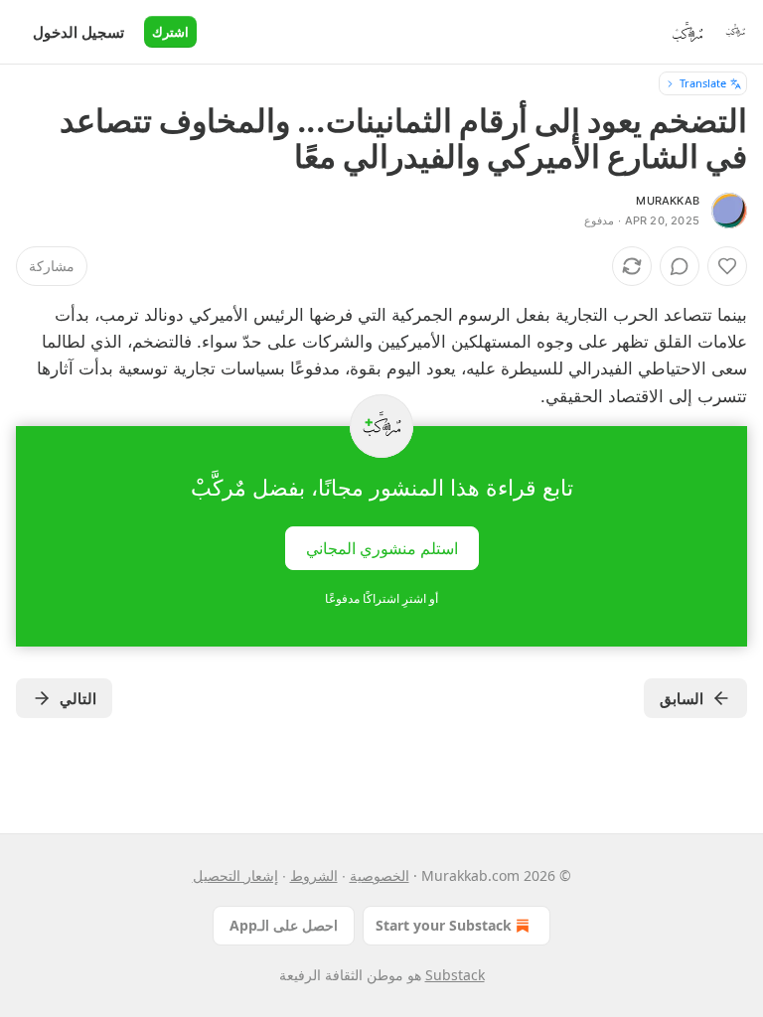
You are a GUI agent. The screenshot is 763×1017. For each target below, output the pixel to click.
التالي (78, 698)
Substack (455, 974)
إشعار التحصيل (235, 875)
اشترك (170, 32)
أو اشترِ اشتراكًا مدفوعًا (381, 598)
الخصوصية (379, 875)
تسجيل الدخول (78, 32)
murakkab (667, 201)
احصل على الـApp (283, 925)
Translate (703, 82)
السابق (681, 698)
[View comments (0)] (679, 266)
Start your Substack (444, 925)
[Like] (727, 266)
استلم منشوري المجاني (382, 547)
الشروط (314, 875)
